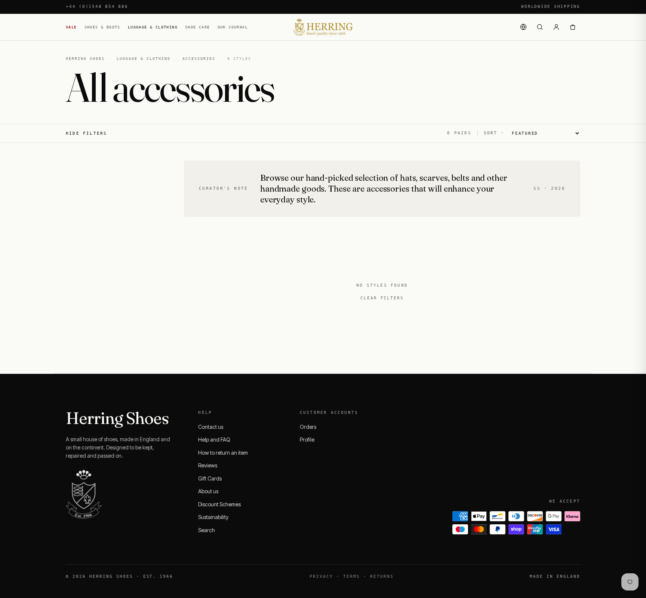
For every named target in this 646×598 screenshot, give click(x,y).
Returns (382, 576)
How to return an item (223, 452)
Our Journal (233, 27)
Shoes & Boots (102, 27)
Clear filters (382, 298)
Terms (351, 576)
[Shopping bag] (572, 26)
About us (208, 491)
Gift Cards (210, 478)
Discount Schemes (219, 504)
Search (206, 530)
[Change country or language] (523, 26)
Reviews (207, 465)
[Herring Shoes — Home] (323, 27)
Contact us (210, 427)
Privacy (321, 576)
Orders (308, 427)
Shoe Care (197, 27)
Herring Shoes (85, 59)
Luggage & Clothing (153, 27)
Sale (71, 27)
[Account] (556, 26)
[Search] (539, 26)
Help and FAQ (214, 439)
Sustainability (213, 517)
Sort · (494, 133)
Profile (307, 439)
